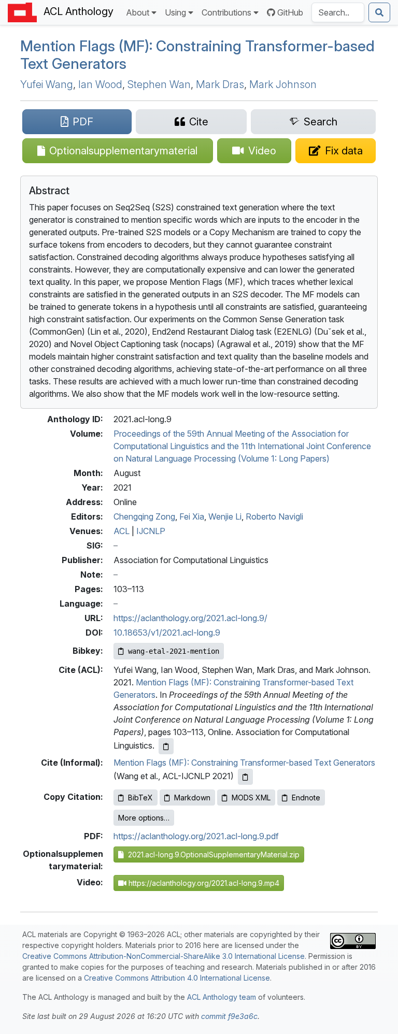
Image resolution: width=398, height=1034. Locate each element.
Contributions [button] (226, 12)
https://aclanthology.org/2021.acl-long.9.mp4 (202, 883)
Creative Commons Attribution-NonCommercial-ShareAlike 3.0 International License (163, 956)
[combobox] (337, 12)
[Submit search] (379, 12)
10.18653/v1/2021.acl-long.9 (166, 632)
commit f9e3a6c (229, 1016)
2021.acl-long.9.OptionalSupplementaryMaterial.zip (212, 854)
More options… (143, 817)
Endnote (306, 797)
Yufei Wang (46, 84)
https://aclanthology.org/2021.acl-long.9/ (190, 618)
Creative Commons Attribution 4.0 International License (177, 977)
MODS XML (251, 797)
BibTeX (140, 797)
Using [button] (175, 12)
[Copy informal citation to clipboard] (245, 777)
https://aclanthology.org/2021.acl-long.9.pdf (196, 836)
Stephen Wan (159, 84)
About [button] (137, 12)
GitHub (290, 12)
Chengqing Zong (144, 516)
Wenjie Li (224, 516)
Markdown (192, 797)
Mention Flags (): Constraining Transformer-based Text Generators (197, 55)
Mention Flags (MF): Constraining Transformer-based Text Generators (244, 762)
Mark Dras (220, 84)
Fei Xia (191, 516)
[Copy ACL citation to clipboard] (166, 746)
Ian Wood (100, 84)
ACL (121, 531)
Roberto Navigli (274, 516)
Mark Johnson (283, 84)
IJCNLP (150, 531)
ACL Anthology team (221, 997)
